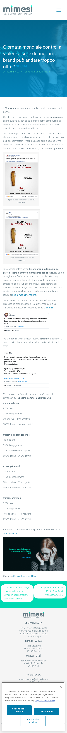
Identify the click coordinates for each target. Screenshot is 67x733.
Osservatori (30, 71)
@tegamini (48, 307)
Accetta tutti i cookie (19, 710)
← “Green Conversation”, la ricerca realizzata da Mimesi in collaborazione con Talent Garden (17, 593)
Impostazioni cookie (33, 720)
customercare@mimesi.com (33, 679)
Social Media (43, 71)
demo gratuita (10, 533)
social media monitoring (24, 295)
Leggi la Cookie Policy (45, 700)
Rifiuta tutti (47, 711)
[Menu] (58, 10)
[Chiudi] (60, 686)
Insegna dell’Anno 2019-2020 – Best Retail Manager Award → (51, 591)
